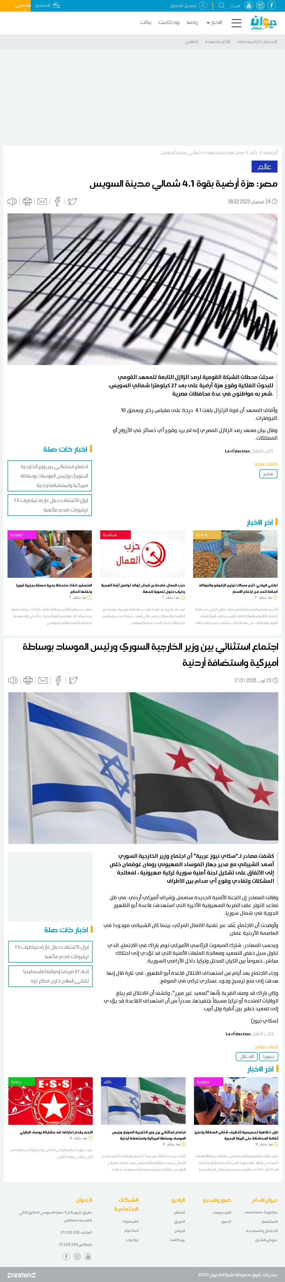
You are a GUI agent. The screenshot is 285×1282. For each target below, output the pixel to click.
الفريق (179, 1221)
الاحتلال (247, 1056)
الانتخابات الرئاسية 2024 (257, 42)
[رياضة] (50, 1100)
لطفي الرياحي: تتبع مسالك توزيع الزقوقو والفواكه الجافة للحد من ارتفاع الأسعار (238, 588)
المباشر (179, 1212)
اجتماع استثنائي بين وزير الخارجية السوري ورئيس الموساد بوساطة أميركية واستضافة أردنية (54, 476)
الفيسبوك (130, 1221)
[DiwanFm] (263, 22)
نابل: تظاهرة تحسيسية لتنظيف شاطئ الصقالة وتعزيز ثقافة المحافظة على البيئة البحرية (236, 1135)
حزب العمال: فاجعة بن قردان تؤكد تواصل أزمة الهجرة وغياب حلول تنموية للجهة (143, 588)
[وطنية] (235, 553)
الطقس (191, 42)
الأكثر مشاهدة (217, 42)
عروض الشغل (266, 1240)
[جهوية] (50, 553)
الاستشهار (269, 1221)
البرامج (180, 1231)
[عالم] (143, 1100)
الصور (226, 1221)
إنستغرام (131, 1230)
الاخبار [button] (216, 22)
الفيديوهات (221, 1212)
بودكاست (169, 22)
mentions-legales (261, 1212)
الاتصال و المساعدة (261, 1231)
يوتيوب (132, 1239)
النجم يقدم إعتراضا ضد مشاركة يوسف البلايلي (56, 1132)
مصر (268, 474)
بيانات (145, 22)
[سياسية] (142, 553)
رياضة (192, 22)
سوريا (268, 1056)
